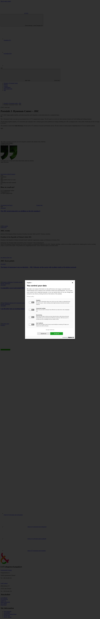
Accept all (56, 333)
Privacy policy (30, 296)
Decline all (43, 333)
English (29, 282)
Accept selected (50, 329)
